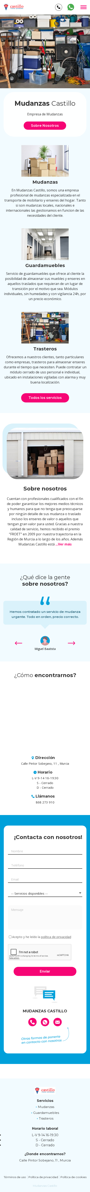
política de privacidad (56, 937)
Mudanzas (46, 1107)
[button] (41, 69)
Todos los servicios (45, 398)
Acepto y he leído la (41, 936)
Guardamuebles (46, 1113)
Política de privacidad (43, 1177)
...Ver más (63, 544)
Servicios (45, 1101)
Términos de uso (15, 1177)
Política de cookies (73, 1177)
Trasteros (46, 1118)
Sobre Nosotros (45, 126)
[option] (45, 51)
